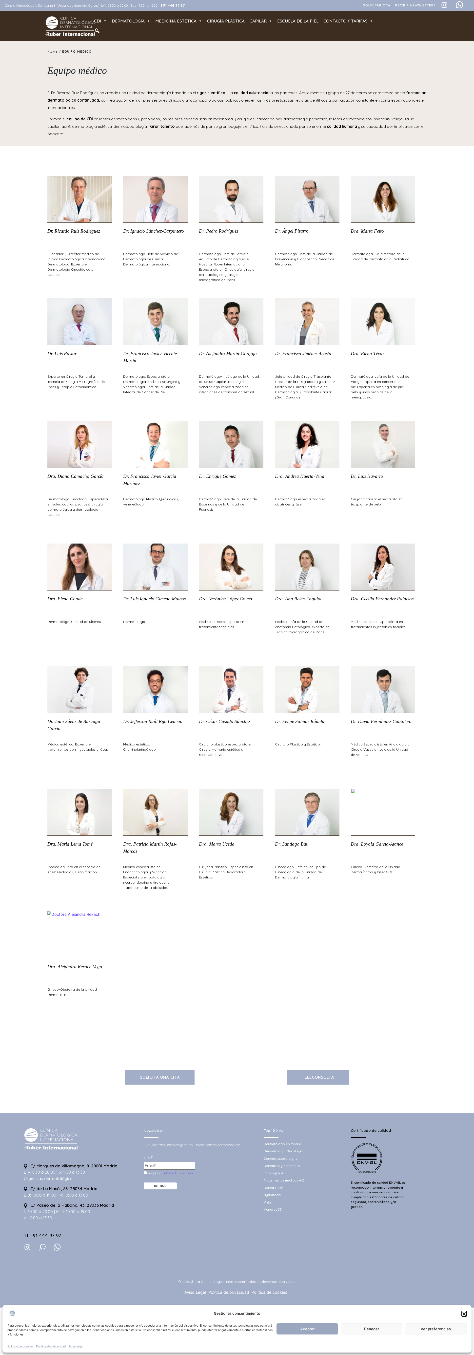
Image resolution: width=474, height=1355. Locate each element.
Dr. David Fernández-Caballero (381, 721)
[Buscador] (97, 31)
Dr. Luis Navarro (367, 476)
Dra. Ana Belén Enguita (298, 598)
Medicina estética (176, 20)
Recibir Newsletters (415, 5)
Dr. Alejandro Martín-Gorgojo (228, 353)
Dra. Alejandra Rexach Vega (74, 966)
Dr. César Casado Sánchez (224, 721)
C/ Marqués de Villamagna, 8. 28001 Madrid (73, 1165)
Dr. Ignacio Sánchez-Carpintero (153, 231)
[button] (464, 1313)
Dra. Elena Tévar (367, 353)
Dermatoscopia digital (281, 1158)
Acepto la (170, 1173)
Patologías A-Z (275, 1173)
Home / (54, 51)
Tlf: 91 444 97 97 (42, 1235)
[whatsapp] (57, 1247)
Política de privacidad (51, 1346)
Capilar (258, 20)
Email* (148, 1157)
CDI (97, 20)
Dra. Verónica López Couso (225, 598)
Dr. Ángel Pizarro (292, 231)
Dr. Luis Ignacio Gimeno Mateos (154, 598)
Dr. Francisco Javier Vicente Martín (150, 357)
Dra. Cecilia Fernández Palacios (382, 598)
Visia (267, 1202)
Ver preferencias (436, 1329)
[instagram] (27, 1247)
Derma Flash (273, 1188)
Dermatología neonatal (282, 1166)
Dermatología (128, 20)
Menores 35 (273, 1209)
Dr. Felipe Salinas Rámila (299, 721)
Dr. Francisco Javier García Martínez (149, 480)
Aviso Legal (195, 1292)
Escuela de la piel (297, 20)
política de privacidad (178, 1173)
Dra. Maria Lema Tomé (70, 844)
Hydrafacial (272, 1195)
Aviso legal (75, 1346)
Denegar (371, 1329)
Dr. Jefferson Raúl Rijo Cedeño (152, 721)
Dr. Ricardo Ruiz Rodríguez (73, 231)
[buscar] (42, 1247)
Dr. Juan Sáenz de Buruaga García (73, 725)
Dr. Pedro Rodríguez (218, 231)
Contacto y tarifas (345, 20)
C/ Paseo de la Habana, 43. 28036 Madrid (71, 1205)
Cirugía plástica (226, 20)
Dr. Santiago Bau (292, 844)
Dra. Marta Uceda (217, 844)
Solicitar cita (376, 5)
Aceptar (307, 1329)
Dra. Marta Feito (367, 231)
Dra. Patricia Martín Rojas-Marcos (150, 847)
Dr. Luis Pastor (62, 353)
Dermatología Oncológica (284, 1151)
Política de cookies (20, 1346)
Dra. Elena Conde (64, 598)
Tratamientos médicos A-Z (284, 1180)
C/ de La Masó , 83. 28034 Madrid (63, 1188)
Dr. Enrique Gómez (217, 476)
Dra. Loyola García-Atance (377, 844)
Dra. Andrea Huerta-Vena (299, 476)
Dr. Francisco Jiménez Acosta (303, 353)
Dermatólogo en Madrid (282, 1144)
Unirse (160, 1186)
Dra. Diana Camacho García (75, 476)
